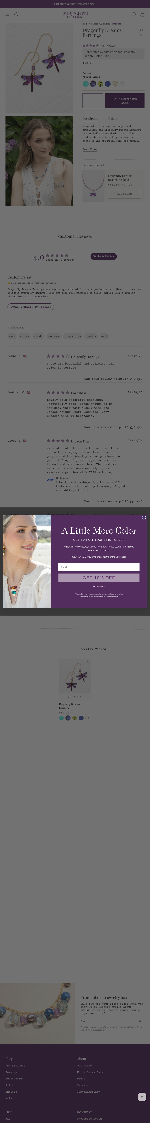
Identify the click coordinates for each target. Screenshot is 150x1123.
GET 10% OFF (99, 577)
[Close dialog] (143, 517)
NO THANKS (98, 586)
